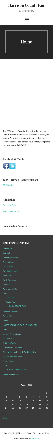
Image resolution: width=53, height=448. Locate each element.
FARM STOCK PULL (17, 306)
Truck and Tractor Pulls (16, 369)
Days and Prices (10, 205)
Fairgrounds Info (10, 289)
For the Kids (8, 316)
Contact (6, 253)
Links (5, 329)
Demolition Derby (10, 257)
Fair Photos (8, 284)
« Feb (5, 418)
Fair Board (7, 275)
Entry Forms (8, 266)
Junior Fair (10, 297)
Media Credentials (11, 211)
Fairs (5, 293)
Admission (7, 248)
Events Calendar (10, 271)
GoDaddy (35, 438)
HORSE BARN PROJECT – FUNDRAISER (20, 325)
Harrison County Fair (26, 5)
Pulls (5, 365)
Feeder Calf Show (10, 311)
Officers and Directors (12, 347)
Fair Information (9, 280)
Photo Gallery (9, 361)
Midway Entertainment (12, 334)
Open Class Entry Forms (13, 357)
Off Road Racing (10, 343)
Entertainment (9, 262)
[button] (27, 20)
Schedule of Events (11, 374)
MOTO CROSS (9, 338)
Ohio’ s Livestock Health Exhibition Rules (20, 352)
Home (5, 320)
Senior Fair (10, 302)
